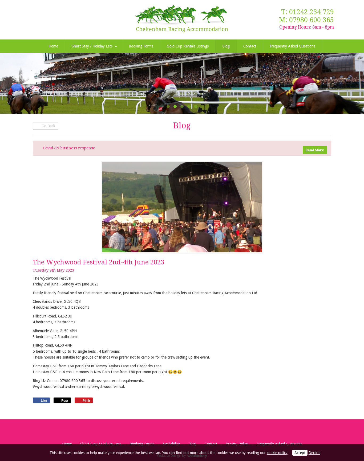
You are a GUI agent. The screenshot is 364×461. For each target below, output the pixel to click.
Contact (249, 46)
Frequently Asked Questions (292, 46)
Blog (226, 46)
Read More (315, 150)
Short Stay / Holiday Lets (92, 46)
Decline (314, 453)
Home (53, 46)
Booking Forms (141, 46)
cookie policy (277, 453)
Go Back (48, 126)
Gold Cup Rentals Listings (188, 46)
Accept (299, 453)
